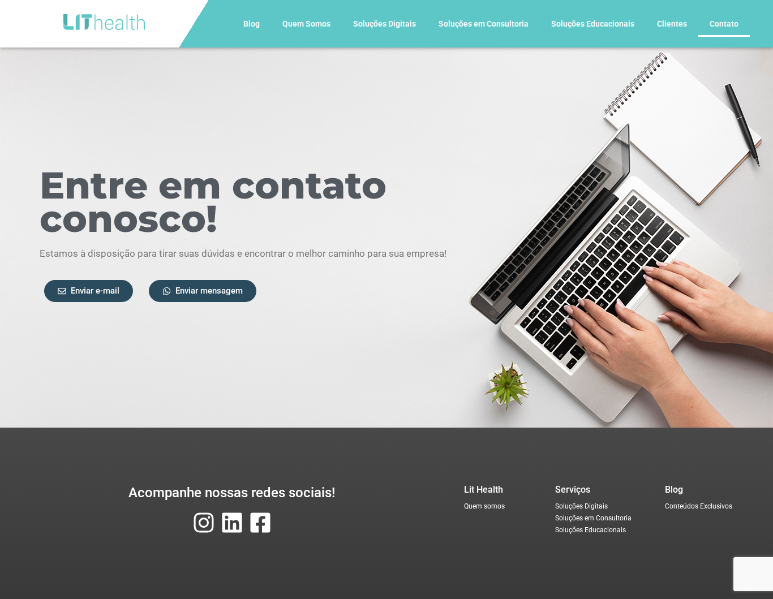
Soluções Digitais (384, 23)
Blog (251, 23)
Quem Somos (306, 23)
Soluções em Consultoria (484, 23)
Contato (724, 23)
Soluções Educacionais (592, 23)
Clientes (672, 23)
